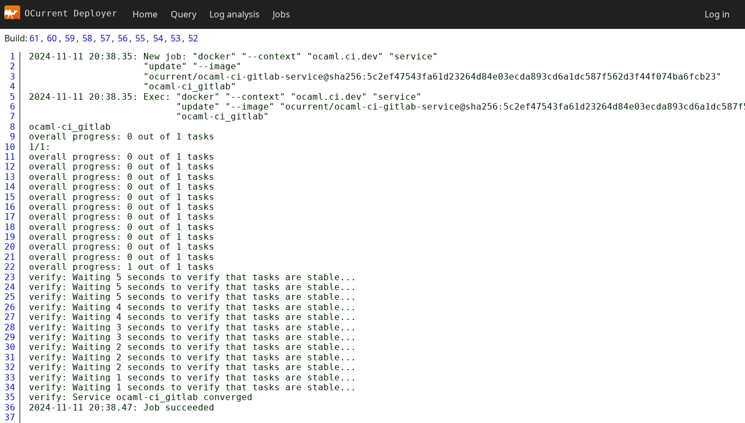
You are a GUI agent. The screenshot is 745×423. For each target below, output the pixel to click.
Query (183, 14)
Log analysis (234, 14)
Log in (717, 14)
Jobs (281, 14)
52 (193, 38)
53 (176, 38)
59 (70, 38)
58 (87, 38)
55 (140, 38)
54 (158, 38)
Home (145, 14)
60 (52, 38)
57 (105, 38)
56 (123, 38)
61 (34, 38)
